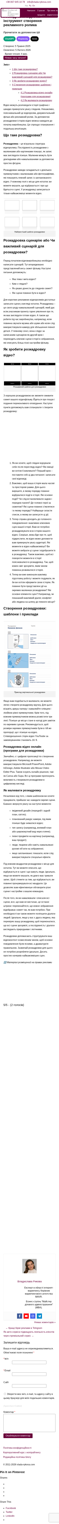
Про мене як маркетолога (52, 12)
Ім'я (5, 1359)
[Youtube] (26, 1316)
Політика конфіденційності (17, 1448)
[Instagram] (32, 1316)
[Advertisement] (29, 438)
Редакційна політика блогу (17, 1457)
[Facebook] (19, 1316)
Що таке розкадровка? (25, 69)
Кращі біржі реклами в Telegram (24, 1328)
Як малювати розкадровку (36, 100)
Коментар (9, 1412)
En (34, 5)
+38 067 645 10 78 (15, 2)
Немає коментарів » (45, 1322)
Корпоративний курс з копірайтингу (22, 1452)
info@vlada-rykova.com (39, 2)
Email (6, 1370)
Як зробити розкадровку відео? (29, 81)
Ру (30, 5)
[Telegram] (39, 1316)
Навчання (31, 10)
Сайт (6, 1382)
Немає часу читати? (15, 58)
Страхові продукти (41, 12)
